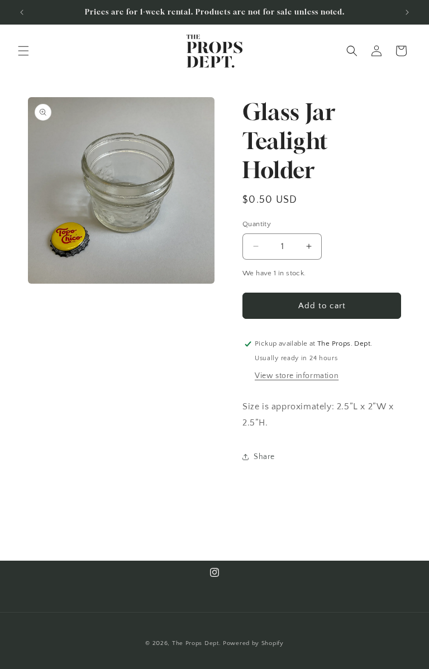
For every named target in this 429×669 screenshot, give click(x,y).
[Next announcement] (407, 12)
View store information (297, 375)
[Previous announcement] (21, 12)
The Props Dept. (196, 643)
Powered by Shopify (253, 643)
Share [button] (264, 456)
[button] (23, 51)
